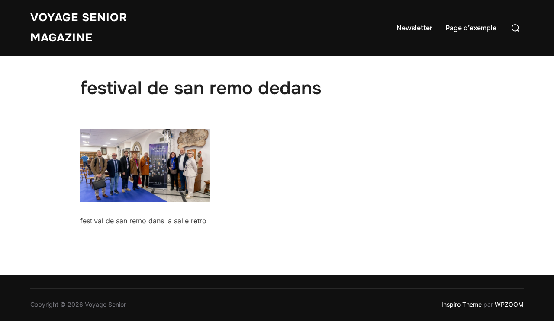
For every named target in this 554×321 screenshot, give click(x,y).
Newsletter (414, 27)
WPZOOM (509, 304)
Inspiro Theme (461, 304)
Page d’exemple (470, 27)
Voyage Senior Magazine (78, 27)
